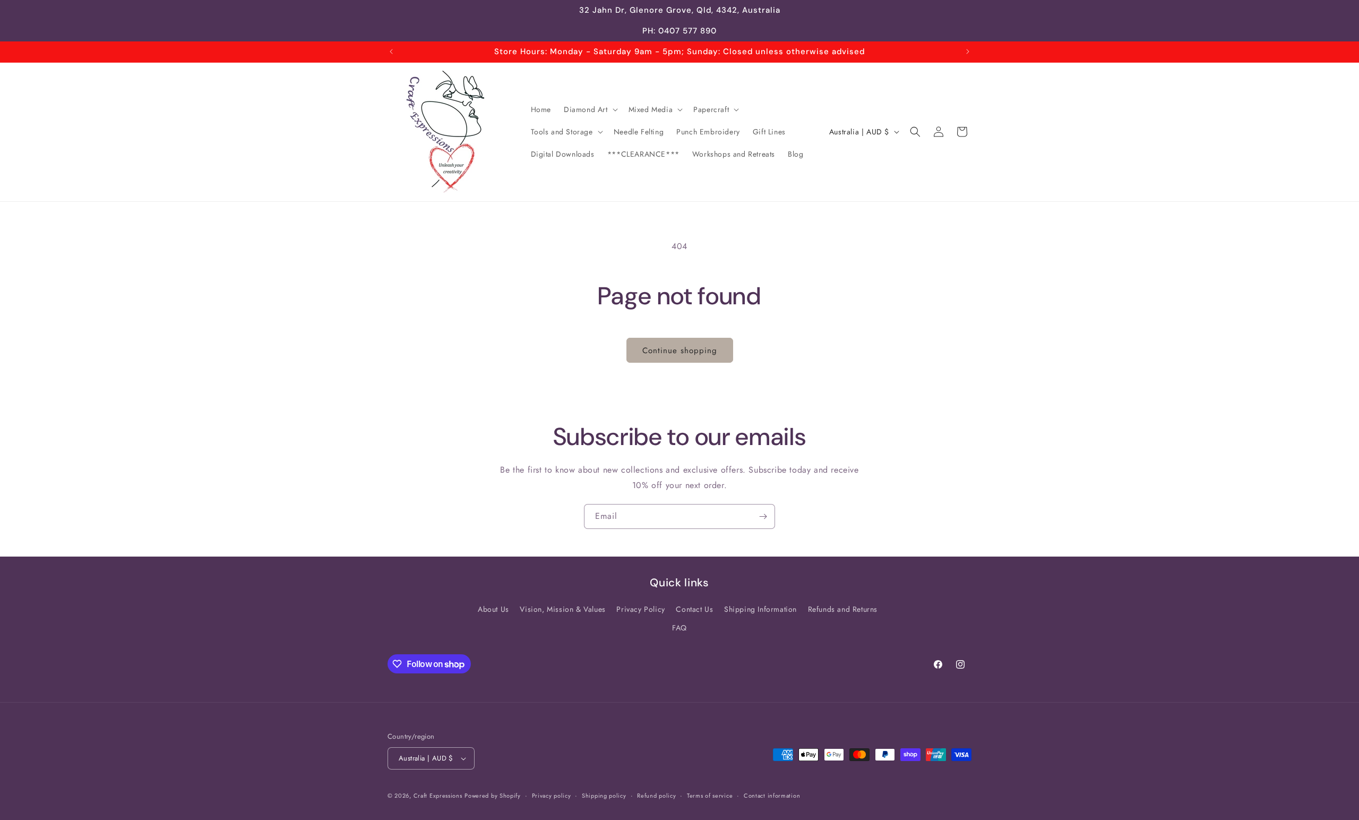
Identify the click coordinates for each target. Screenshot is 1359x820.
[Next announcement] (967, 51)
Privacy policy (551, 795)
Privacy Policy (640, 609)
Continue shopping (679, 350)
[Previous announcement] (391, 51)
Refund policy (656, 795)
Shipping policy (604, 795)
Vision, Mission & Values (562, 609)
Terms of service (710, 795)
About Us (493, 609)
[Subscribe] (763, 516)
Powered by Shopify (493, 795)
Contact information (772, 795)
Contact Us (694, 609)
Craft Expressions (438, 795)
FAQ (679, 627)
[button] (589, 109)
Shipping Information (760, 609)
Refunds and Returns (843, 609)
